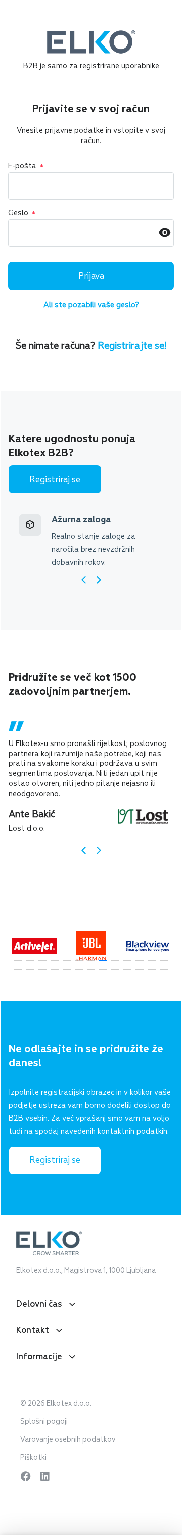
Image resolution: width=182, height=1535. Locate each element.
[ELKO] (91, 35)
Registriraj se (54, 479)
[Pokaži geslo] (165, 233)
